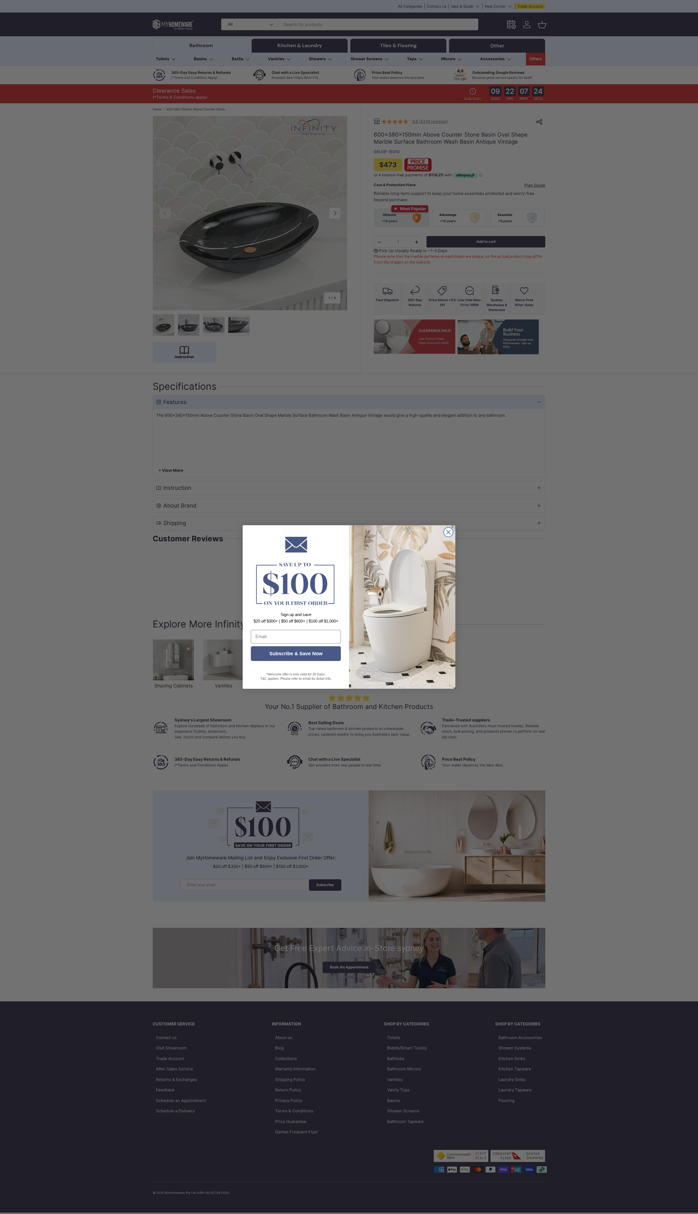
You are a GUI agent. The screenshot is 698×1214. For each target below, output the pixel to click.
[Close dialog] (448, 532)
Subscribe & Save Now (296, 653)
